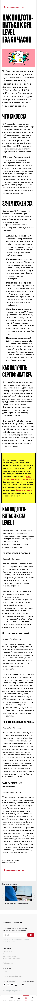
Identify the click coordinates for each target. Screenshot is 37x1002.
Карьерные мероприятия (12, 958)
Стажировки (7, 952)
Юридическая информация (12, 976)
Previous (2, 896)
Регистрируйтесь (24, 490)
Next (34, 896)
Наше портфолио (9, 974)
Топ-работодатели (9, 956)
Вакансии (6, 954)
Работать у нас (8, 963)
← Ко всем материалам (13, 7)
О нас (5, 961)
